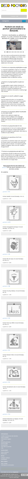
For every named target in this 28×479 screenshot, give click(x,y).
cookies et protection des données (9, 436)
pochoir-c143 (6, 318)
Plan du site (4, 453)
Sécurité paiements (5, 442)
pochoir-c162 (6, 350)
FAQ (2, 448)
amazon (4, 167)
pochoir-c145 (6, 254)
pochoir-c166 (6, 382)
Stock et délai (4, 443)
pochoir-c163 (6, 192)
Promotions (4, 459)
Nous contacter (5, 452)
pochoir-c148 (6, 286)
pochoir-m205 (7, 222)
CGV (2, 440)
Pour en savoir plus (14, 477)
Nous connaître (5, 437)
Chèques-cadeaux (5, 457)
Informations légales (6, 439)
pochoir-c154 (6, 414)
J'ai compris (24, 475)
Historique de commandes (7, 465)
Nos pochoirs (4, 445)
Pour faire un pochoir (6, 446)
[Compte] (17, 1)
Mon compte (4, 463)
